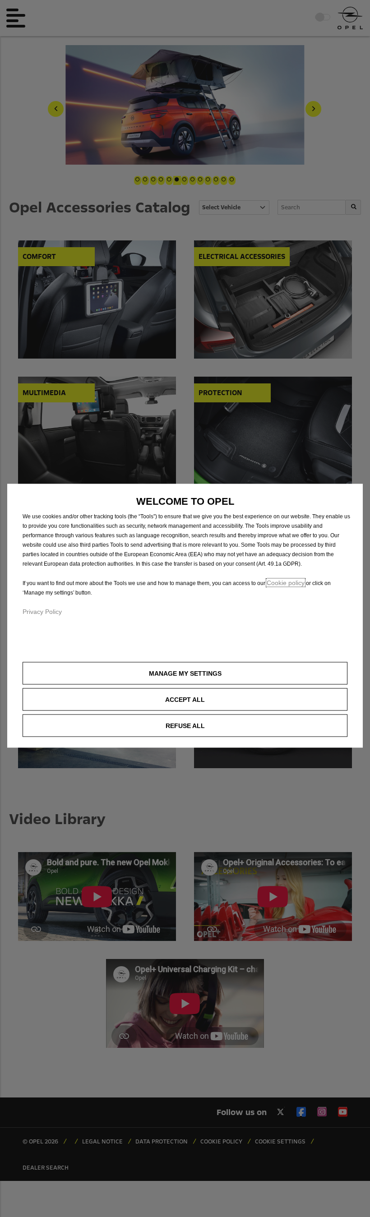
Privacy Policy (42, 611)
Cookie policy (286, 582)
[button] (185, 673)
